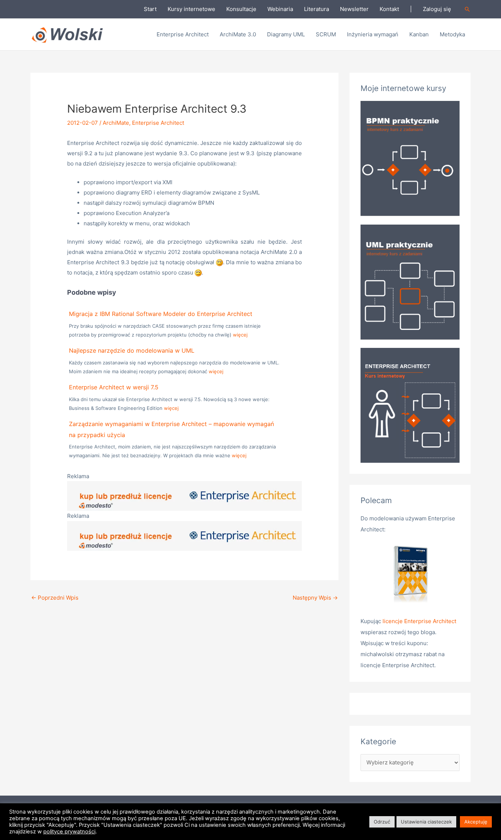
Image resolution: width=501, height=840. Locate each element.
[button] (467, 9)
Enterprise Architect (158, 122)
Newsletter (354, 9)
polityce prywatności (69, 831)
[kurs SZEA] (410, 404)
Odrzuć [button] (382, 822)
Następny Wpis (315, 597)
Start (150, 9)
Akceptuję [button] (475, 822)
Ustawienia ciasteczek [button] (426, 822)
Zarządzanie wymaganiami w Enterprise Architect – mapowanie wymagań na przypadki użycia (171, 429)
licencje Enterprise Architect (419, 621)
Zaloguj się (437, 9)
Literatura (316, 9)
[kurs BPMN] (410, 157)
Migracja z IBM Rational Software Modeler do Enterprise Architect (160, 313)
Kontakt (389, 9)
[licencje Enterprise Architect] (410, 575)
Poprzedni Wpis (54, 597)
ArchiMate (116, 122)
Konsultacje (241, 9)
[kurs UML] (410, 281)
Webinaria (280, 9)
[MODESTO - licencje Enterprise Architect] (184, 495)
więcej (240, 335)
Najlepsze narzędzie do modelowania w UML (131, 350)
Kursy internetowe (191, 9)
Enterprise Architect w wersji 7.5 (113, 387)
